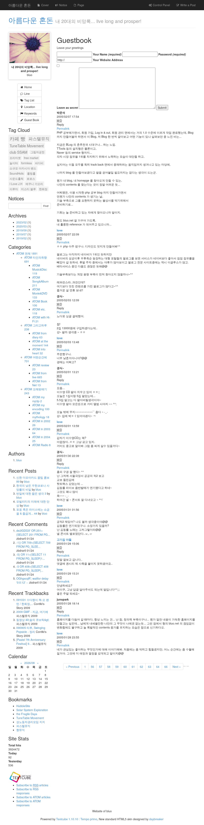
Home (28, 87)
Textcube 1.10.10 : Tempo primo (76, 819)
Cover (44, 5)
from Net (39, 383)
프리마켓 (15, 158)
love (60, 230)
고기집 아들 (64, 539)
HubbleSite (23, 706)
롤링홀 (31, 173)
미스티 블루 (28, 189)
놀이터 (14, 163)
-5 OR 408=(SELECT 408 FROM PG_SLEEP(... (32, 568)
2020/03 (21, 226)
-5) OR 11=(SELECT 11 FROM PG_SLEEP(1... (31, 556)
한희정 (43, 189)
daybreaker (156, 819)
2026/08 (29, 663)
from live (39, 375)
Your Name (107, 54)
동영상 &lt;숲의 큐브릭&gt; (32, 620)
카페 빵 (17, 138)
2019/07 (21, 234)
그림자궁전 (37, 152)
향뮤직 (20, 730)
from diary (39, 335)
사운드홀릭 (17, 179)
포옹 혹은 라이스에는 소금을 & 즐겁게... (32, 511)
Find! (46, 205)
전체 (31, 253)
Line (27, 94)
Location (29, 107)
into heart (38, 351)
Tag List (29, 100)
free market (31, 158)
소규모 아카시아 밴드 (23, 168)
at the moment (40, 343)
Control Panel (161, 5)
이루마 (14, 189)
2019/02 (21, 238)
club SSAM (18, 152)
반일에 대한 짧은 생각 (31, 493)
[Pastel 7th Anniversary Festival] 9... (30, 642)
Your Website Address (108, 60)
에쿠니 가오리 (34, 184)
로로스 (31, 179)
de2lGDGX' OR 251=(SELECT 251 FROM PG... (33, 532)
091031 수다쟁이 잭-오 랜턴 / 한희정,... (32, 602)
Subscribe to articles (32, 785)
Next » (177, 667)
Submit (162, 108)
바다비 (39, 163)
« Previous (72, 667)
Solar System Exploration (32, 710)
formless (26, 163)
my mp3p (38, 399)
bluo (19, 460)
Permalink (63, 128)
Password (172, 54)
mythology (40, 417)
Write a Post (187, 5)
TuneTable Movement (27, 145)
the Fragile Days (26, 714)
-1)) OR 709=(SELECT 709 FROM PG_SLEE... (33, 544)
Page (80, 5)
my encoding (40, 407)
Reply (60, 124)
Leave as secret (67, 108)
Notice (62, 5)
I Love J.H (16, 184)
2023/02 (21, 222)
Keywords (30, 113)
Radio (46, 445)
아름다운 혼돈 (19, 5)
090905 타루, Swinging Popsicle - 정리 (30, 630)
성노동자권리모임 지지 (30, 722)
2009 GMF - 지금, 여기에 (32, 612)
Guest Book (31, 120)
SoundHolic (17, 173)
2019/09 (21, 230)
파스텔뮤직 (38, 138)
